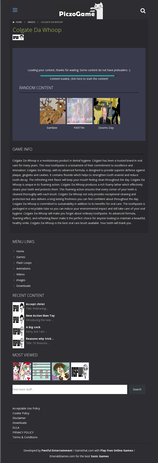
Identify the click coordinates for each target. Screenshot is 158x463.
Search (137, 404)
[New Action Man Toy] (18, 334)
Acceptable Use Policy (26, 423)
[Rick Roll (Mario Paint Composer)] (41, 386)
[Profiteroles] (60, 386)
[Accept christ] (18, 322)
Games (20, 272)
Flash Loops (24, 277)
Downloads (23, 300)
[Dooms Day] (106, 116)
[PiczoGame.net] (79, 10)
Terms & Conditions (25, 452)
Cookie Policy (21, 428)
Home (19, 22)
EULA (16, 442)
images (31, 22)
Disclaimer (19, 433)
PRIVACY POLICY (23, 447)
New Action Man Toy (40, 330)
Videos (20, 289)
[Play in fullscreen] (79, 151)
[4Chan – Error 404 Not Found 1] (80, 386)
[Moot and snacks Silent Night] (22, 386)
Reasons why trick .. (40, 353)
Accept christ (35, 319)
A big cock (33, 342)
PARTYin (79, 133)
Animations (23, 283)
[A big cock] (18, 345)
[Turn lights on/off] (72, 151)
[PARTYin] (79, 116)
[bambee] (53, 116)
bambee (52, 133)
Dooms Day (106, 133)
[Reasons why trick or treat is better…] (18, 357)
